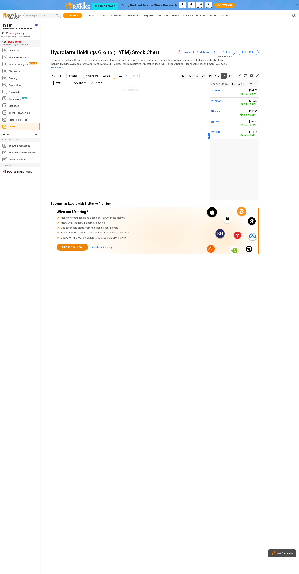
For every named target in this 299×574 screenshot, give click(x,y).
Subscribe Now (72, 247)
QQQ (217, 132)
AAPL (217, 90)
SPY (217, 121)
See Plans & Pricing (102, 247)
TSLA (218, 111)
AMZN (218, 100)
